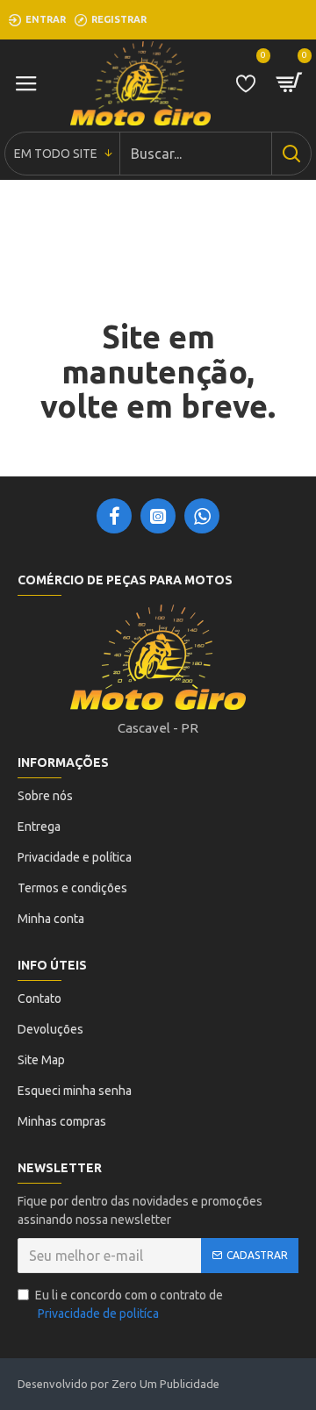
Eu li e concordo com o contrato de (129, 1304)
